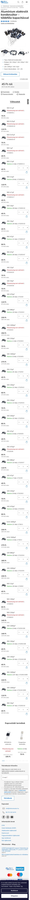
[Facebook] (4, 817)
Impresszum (5, 833)
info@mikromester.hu (12, 808)
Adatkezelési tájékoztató (9, 830)
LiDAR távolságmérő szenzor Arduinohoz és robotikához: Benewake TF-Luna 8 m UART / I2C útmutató (15, 849)
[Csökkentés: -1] (19, 168)
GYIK (3, 825)
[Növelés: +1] (27, 168)
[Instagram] (8, 817)
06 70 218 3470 (11, 812)
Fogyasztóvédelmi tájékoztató (11, 835)
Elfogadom (14, 896)
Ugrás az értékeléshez (7, 23)
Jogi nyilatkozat (6, 838)
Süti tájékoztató (6, 840)
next (28, 736)
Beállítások (14, 891)
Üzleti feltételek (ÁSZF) (9, 828)
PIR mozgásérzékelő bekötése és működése (15, 854)
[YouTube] (12, 817)
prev (1, 736)
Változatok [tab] (15, 101)
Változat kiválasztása (10, 74)
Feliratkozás (8, 798)
